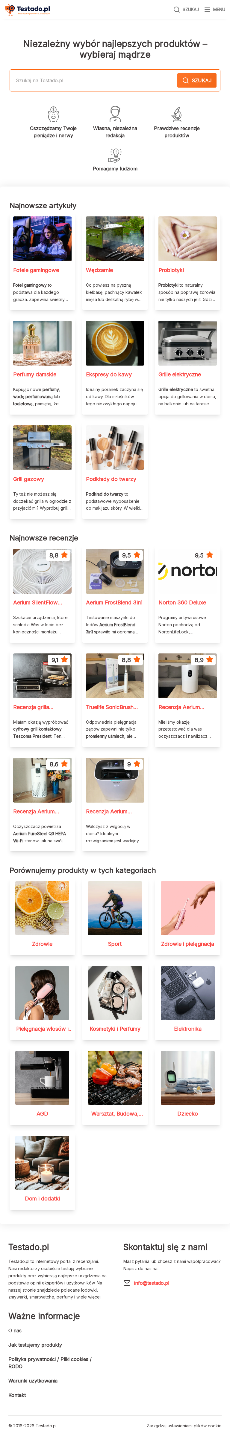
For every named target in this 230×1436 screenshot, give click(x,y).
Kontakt (17, 1395)
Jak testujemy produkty (35, 1345)
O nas (15, 1330)
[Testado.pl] (27, 10)
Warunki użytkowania (33, 1381)
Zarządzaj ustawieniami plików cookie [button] (184, 1425)
